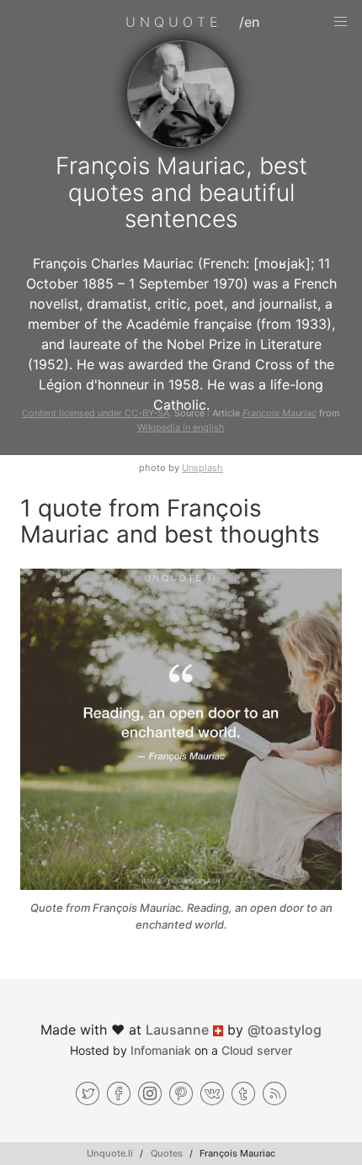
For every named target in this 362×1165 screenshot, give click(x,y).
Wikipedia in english (181, 427)
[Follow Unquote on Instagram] (149, 1093)
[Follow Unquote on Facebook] (118, 1093)
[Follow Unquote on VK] (212, 1093)
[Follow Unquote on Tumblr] (243, 1093)
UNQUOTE (173, 21)
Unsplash (202, 468)
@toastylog (285, 1029)
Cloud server (256, 1050)
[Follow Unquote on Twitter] (87, 1093)
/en (249, 21)
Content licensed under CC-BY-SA (95, 413)
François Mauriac (279, 413)
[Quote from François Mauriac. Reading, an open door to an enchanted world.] (181, 732)
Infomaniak (160, 1050)
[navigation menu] (340, 22)
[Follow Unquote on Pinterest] (181, 1093)
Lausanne (177, 1029)
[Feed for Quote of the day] (274, 1093)
